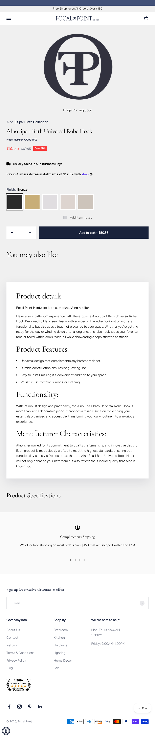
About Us (13, 630)
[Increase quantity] (30, 232)
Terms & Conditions (20, 653)
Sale (57, 668)
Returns (12, 645)
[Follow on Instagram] (19, 706)
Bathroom (61, 630)
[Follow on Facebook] (9, 706)
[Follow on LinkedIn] (40, 706)
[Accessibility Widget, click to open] (6, 731)
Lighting (59, 653)
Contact (12, 637)
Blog (9, 668)
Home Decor (63, 660)
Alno (9, 122)
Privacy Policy (16, 660)
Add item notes (81, 217)
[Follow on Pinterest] (29, 706)
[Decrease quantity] (12, 232)
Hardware (60, 645)
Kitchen (59, 637)
